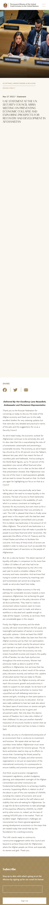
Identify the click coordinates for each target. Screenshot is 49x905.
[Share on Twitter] (15, 391)
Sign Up (24, 901)
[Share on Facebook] (5, 391)
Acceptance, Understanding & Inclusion (19, 83)
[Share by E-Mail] (26, 391)
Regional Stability (9, 88)
